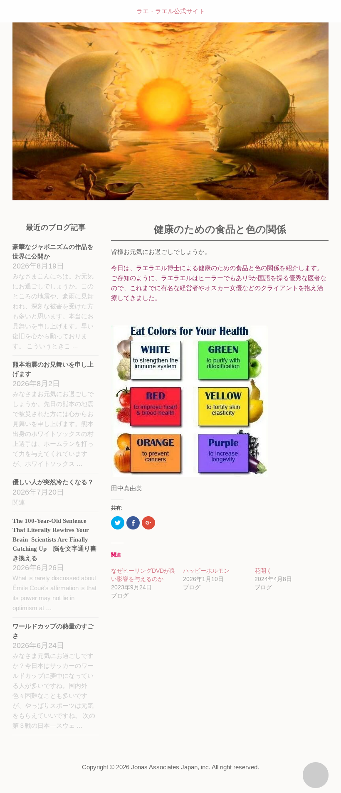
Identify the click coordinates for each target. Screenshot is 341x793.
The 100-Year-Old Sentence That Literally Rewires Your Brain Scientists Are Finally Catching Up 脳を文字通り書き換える (54, 539)
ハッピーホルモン (206, 570)
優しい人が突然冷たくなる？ (53, 482)
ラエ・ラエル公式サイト (170, 11)
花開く (263, 570)
